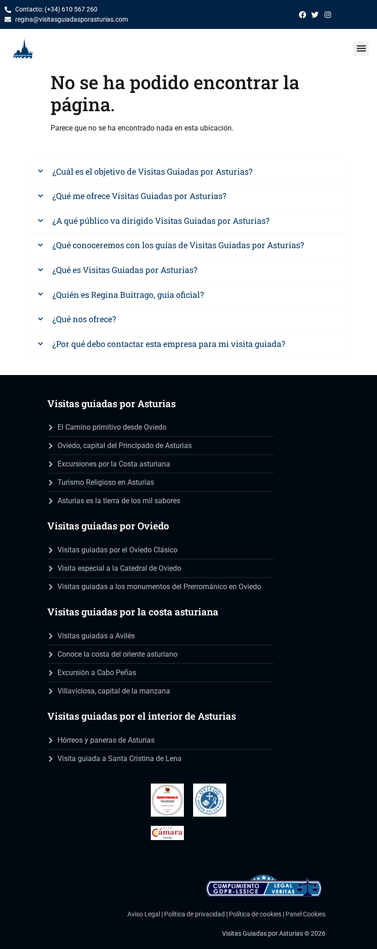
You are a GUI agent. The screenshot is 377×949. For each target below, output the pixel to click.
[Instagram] (327, 14)
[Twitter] (315, 14)
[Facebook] (302, 14)
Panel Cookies (306, 914)
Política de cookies (255, 914)
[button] (361, 48)
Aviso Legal (143, 914)
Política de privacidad (194, 914)
